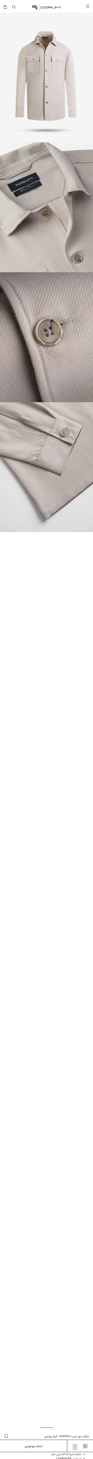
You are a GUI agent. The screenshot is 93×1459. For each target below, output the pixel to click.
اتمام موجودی (34, 1446)
